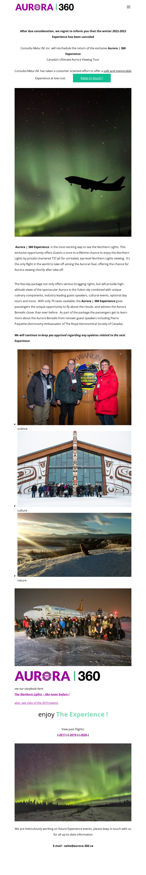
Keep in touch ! (92, 78)
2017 (62, 735)
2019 (73, 735)
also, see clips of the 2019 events (36, 703)
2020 (83, 735)
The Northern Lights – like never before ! (42, 694)
